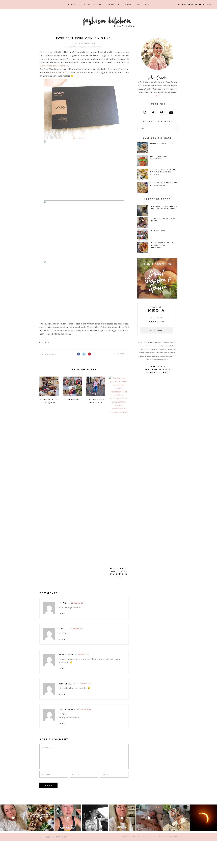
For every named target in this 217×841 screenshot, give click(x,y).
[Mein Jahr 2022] (72, 386)
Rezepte (173, 837)
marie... (63, 629)
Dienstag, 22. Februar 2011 (84, 43)
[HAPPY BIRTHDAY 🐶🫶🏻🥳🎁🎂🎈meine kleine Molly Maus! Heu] (176, 818)
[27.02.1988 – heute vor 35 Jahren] (49, 386)
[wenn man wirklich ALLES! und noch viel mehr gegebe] (95, 818)
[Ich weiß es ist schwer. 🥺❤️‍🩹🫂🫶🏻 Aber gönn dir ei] (13, 818)
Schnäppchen (89, 47)
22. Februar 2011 (121, 354)
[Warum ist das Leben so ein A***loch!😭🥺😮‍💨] (68, 818)
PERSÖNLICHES (76, 47)
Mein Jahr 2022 (72, 399)
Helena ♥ (64, 603)
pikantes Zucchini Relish (162, 143)
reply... (63, 613)
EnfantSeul (66, 654)
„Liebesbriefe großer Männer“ (53, 65)
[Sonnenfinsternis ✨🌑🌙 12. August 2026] (203, 818)
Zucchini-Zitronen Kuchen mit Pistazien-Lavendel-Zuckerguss (163, 172)
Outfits (163, 837)
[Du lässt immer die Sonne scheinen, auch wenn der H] (149, 818)
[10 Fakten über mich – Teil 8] (95, 386)
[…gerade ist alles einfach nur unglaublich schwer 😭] (122, 818)
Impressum (135, 837)
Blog (67, 47)
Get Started (156, 330)
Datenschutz (150, 837)
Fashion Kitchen (48, 354)
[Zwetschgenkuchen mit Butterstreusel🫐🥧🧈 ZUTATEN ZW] (40, 818)
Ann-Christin (67, 684)
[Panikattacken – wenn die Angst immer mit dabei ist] (119, 471)
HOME (124, 837)
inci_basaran (67, 709)
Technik (99, 47)
